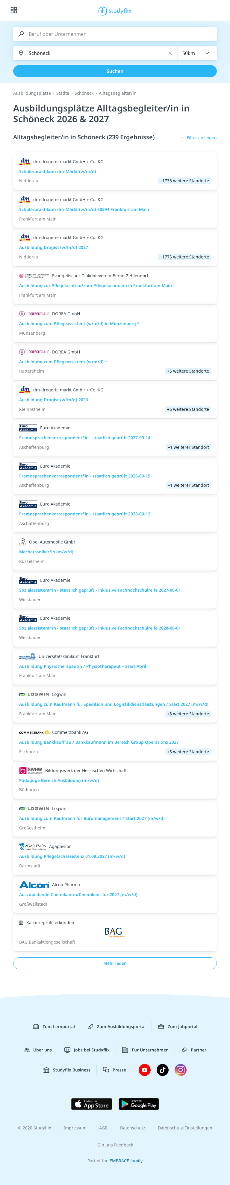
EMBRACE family (126, 1160)
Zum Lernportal (59, 1026)
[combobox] (197, 53)
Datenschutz (132, 1128)
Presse (119, 1070)
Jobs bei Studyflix (92, 1050)
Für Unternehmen (150, 1050)
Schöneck (84, 93)
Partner (198, 1050)
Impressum (75, 1128)
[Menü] (13, 10)
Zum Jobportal (182, 1026)
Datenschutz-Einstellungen (185, 1128)
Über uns (42, 1050)
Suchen (115, 71)
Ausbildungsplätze (32, 93)
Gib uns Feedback (115, 1145)
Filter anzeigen (202, 137)
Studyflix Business (71, 1070)
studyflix (120, 10)
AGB (103, 1128)
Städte (62, 93)
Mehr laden (115, 963)
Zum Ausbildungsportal (121, 1026)
